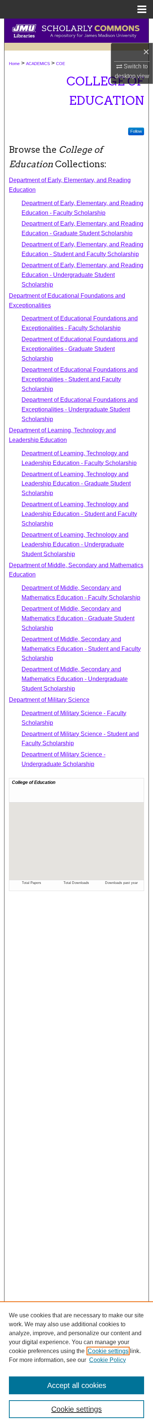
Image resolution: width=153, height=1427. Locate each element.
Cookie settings (108, 1351)
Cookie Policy (107, 1360)
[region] (76, 1364)
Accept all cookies (76, 1385)
